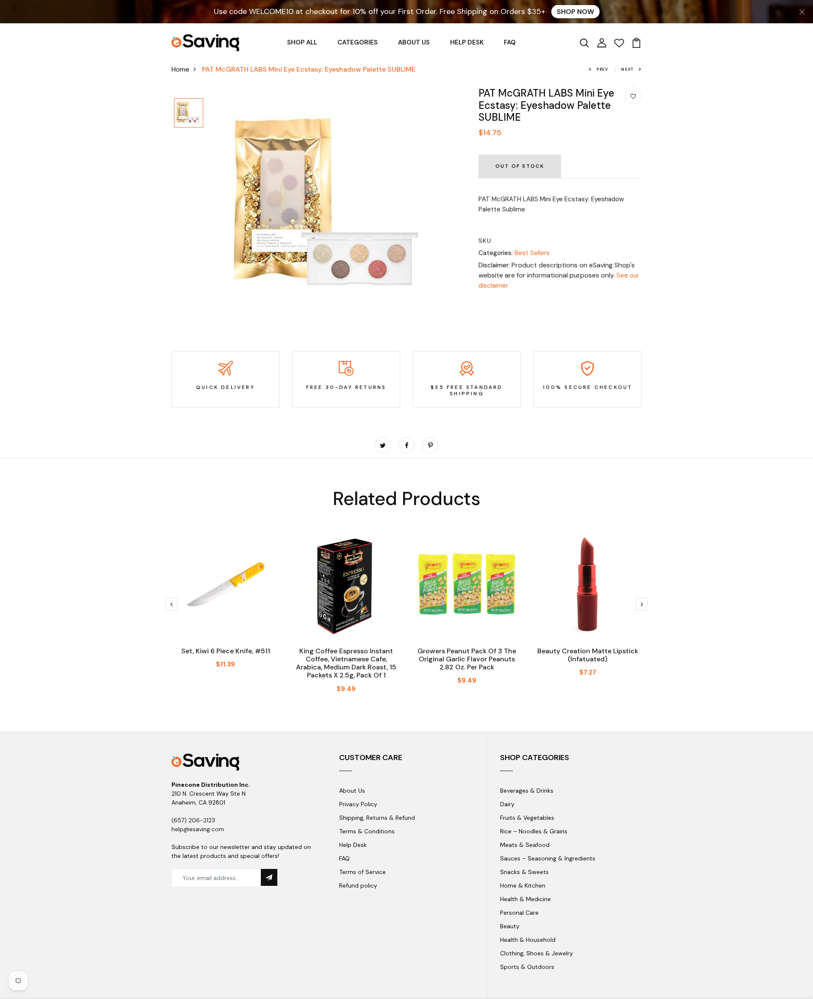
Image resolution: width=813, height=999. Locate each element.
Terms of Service (362, 872)
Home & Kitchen (522, 885)
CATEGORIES (357, 42)
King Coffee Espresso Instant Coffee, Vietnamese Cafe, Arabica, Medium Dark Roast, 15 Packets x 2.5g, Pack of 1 (346, 663)
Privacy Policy (358, 804)
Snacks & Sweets (524, 872)
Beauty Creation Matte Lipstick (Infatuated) (587, 655)
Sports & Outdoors (527, 967)
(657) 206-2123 (193, 820)
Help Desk (353, 845)
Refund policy (358, 885)
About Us (352, 790)
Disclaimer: (494, 265)
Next (627, 69)
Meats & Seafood (525, 845)
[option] (188, 113)
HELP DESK (467, 42)
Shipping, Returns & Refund (377, 817)
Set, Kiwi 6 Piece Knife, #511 (225, 651)
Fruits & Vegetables (527, 817)
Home (180, 69)
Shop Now (575, 11)
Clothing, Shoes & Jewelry (536, 953)
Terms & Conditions (367, 831)
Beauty (510, 926)
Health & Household (528, 940)
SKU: (485, 240)
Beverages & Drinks (526, 790)
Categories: (495, 253)
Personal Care (519, 912)
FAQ (510, 42)
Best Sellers (532, 253)
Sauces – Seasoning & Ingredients (547, 858)
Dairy (507, 804)
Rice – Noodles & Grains (533, 831)
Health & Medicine (525, 899)
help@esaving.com (197, 829)
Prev (602, 69)
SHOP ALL (302, 42)
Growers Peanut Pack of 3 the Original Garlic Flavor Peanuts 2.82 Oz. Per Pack (467, 659)
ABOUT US (414, 42)
